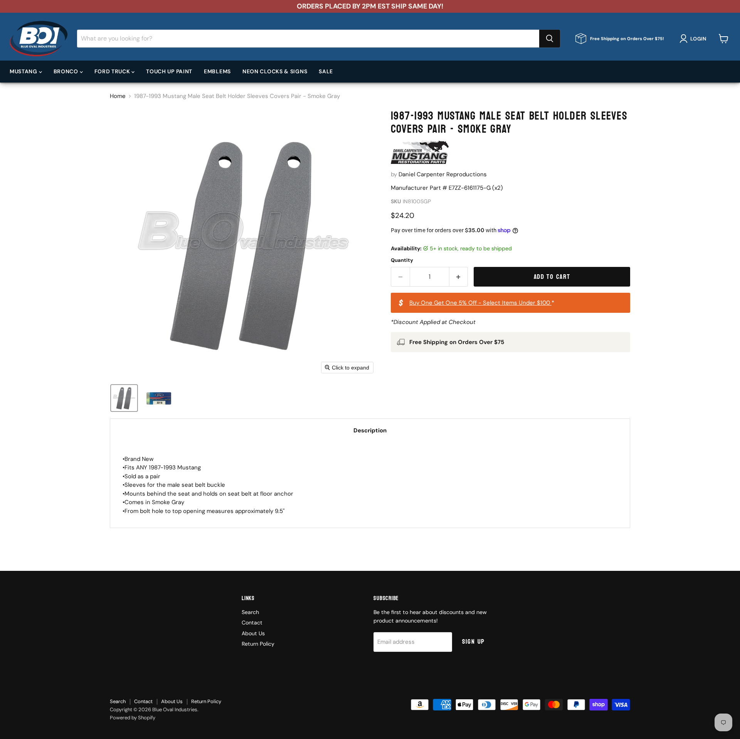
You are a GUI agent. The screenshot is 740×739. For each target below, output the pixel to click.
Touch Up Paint (169, 71)
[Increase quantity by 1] (458, 277)
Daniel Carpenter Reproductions (443, 174)
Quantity (402, 260)
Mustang (24, 71)
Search (250, 612)
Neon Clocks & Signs (274, 71)
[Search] (549, 38)
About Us (253, 633)
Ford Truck (113, 71)
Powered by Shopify (132, 717)
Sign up (473, 642)
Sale (326, 71)
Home (118, 96)
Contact (252, 622)
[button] (694, 38)
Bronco (67, 71)
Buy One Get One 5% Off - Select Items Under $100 (480, 303)
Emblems (217, 71)
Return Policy (258, 643)
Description (370, 430)
